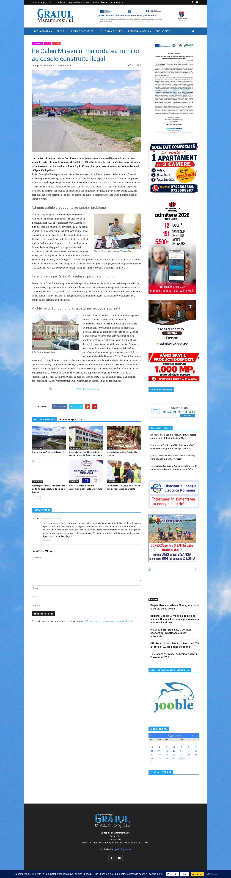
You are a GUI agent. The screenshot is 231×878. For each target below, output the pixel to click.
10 (152, 750)
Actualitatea (42, 31)
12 (166, 750)
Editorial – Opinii (138, 31)
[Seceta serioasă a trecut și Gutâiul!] (49, 438)
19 (166, 754)
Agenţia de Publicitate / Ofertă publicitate (88, 2)
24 (152, 758)
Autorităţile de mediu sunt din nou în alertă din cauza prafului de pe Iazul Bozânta (48, 489)
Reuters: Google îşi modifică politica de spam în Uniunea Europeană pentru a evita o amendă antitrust (174, 619)
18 (159, 754)
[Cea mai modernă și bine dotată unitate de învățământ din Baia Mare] (86, 438)
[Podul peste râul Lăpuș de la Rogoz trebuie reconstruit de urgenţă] (124, 471)
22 (188, 754)
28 (181, 758)
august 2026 (174, 735)
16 (196, 750)
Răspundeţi (47, 540)
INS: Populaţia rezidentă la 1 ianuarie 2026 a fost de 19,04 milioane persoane (174, 645)
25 (159, 758)
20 (174, 754)
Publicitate (163, 31)
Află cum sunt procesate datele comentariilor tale (109, 621)
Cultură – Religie (110, 31)
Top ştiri (56, 43)
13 (174, 750)
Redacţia (61, 2)
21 (181, 754)
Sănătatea (74, 482)
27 (174, 758)
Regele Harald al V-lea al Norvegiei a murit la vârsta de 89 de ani (174, 607)
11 (159, 750)
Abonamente (116, 2)
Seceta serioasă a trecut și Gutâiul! (48, 452)
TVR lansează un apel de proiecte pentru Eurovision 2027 (173, 656)
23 (196, 754)
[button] (193, 31)
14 (181, 750)
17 (152, 754)
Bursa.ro (153, 599)
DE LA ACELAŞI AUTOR (70, 419)
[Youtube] (197, 2)
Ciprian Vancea (43, 65)
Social (47, 43)
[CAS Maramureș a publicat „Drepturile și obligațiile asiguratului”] (86, 471)
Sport (60, 31)
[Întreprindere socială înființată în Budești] (124, 438)
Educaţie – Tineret (82, 31)
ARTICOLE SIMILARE (44, 419)
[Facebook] (192, 2)
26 (166, 758)
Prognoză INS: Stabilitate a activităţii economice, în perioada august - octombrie (171, 633)
